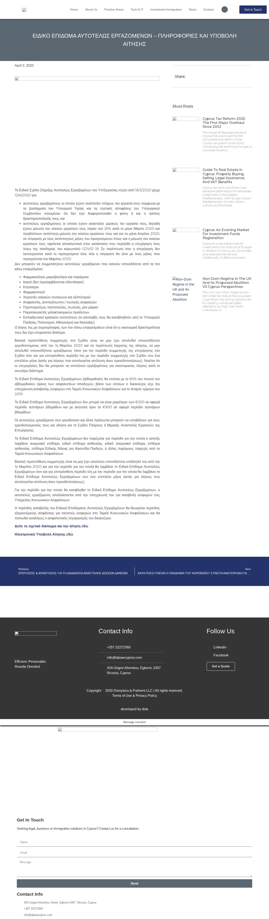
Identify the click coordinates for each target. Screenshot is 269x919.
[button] (225, 9)
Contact (208, 9)
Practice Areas (114, 9)
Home (74, 9)
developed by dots (134, 709)
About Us (91, 9)
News (192, 9)
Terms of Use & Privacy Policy (134, 695)
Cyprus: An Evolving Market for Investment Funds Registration (226, 234)
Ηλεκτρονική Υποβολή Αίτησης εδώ (44, 534)
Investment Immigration (166, 9)
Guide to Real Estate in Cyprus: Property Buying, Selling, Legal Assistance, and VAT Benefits (224, 176)
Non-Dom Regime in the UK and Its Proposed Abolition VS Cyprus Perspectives (227, 283)
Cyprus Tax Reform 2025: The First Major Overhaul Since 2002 (224, 123)
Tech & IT (137, 9)
